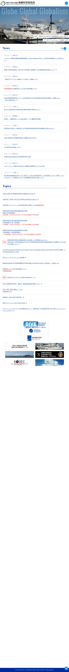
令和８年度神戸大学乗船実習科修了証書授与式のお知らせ (20, 138)
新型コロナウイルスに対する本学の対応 (14, 303)
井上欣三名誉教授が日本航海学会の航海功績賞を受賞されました (22, 109)
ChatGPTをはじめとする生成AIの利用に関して (20, 277)
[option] (34, 25)
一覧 (61, 48)
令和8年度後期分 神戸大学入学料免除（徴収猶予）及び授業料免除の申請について (29, 69)
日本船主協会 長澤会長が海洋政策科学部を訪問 (17, 156)
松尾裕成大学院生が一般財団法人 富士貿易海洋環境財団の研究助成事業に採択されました (29, 128)
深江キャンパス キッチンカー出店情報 (13, 257)
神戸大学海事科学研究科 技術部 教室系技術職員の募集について (21, 284)
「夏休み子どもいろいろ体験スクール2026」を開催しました (21, 79)
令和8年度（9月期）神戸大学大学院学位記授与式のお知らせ (20, 199)
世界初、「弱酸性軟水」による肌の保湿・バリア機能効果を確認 (22, 119)
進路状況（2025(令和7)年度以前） (12, 297)
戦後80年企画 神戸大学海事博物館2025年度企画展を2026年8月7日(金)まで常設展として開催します (31, 263)
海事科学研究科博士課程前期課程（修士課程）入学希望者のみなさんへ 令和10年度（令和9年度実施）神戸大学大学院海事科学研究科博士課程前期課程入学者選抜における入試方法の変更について (36, 242)
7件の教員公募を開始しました (12, 147)
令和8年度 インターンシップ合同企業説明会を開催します (23, 205)
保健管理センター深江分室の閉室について (20, 88)
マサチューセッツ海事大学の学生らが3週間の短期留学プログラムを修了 (24, 166)
